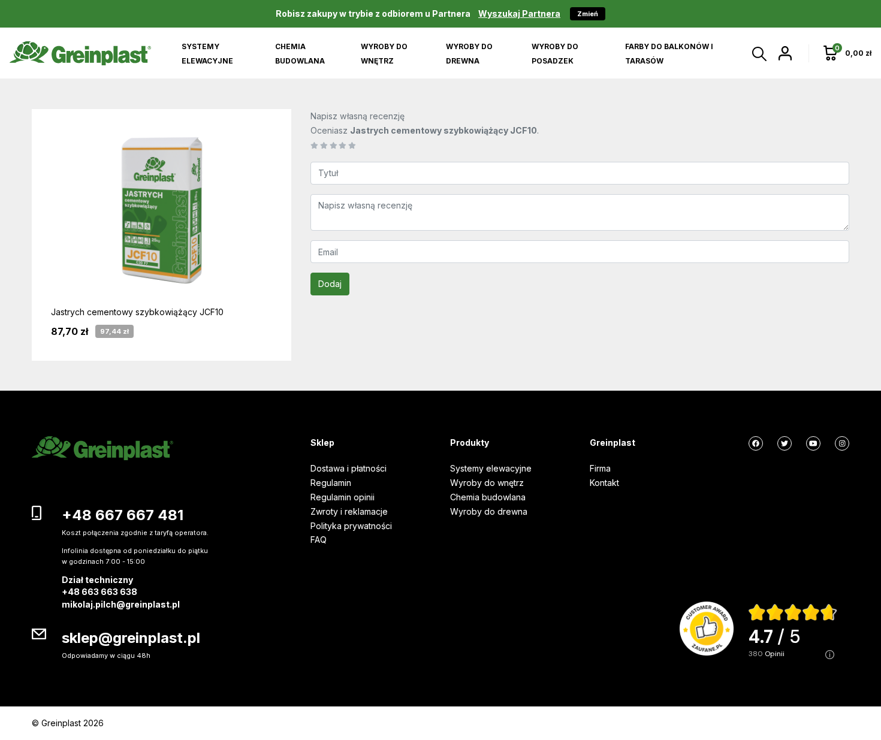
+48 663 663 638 (99, 592)
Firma (600, 468)
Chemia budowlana (488, 497)
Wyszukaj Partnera (519, 13)
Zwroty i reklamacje (349, 511)
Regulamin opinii (342, 497)
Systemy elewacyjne (491, 468)
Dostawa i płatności (348, 468)
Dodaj (330, 284)
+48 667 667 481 (122, 515)
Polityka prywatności (351, 526)
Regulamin (330, 483)
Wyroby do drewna (488, 511)
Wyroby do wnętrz (487, 483)
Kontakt (604, 483)
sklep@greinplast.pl (131, 638)
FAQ (318, 539)
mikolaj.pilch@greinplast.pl (121, 604)
